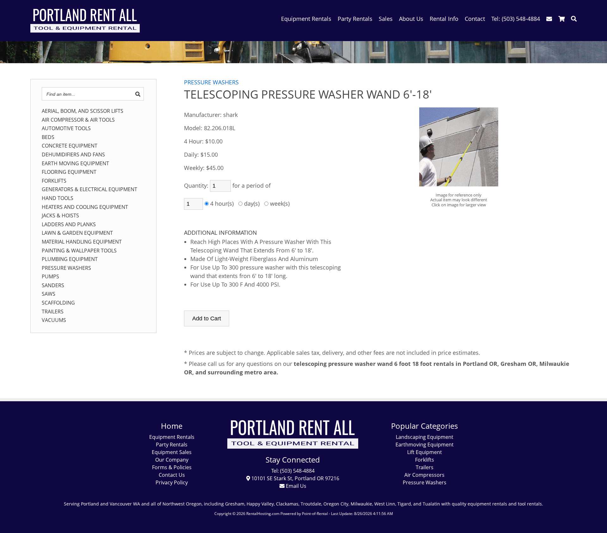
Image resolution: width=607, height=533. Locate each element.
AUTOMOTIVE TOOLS (66, 128)
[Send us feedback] (549, 18)
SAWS (48, 294)
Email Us (295, 485)
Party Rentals (171, 444)
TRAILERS (53, 312)
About (411, 18)
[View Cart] (561, 18)
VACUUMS (54, 320)
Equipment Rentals (171, 436)
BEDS (48, 137)
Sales (386, 18)
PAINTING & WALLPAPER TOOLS (79, 251)
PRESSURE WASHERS (66, 268)
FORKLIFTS (54, 181)
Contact (475, 18)
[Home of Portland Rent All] (293, 446)
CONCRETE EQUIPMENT (69, 146)
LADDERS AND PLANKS (69, 224)
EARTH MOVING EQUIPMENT (75, 164)
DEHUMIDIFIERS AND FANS (73, 155)
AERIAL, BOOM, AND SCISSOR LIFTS (82, 111)
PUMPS (50, 277)
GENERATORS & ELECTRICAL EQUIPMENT (89, 189)
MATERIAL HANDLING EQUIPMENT (82, 242)
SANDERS (53, 285)
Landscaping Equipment (424, 436)
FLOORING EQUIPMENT (69, 172)
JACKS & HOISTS (60, 216)
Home (171, 426)
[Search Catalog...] (574, 18)
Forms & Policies (172, 467)
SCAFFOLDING (58, 303)
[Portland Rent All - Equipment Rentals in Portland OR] (85, 30)
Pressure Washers (424, 482)
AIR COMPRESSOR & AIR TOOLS (78, 120)
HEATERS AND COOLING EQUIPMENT (85, 207)
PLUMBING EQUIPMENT (70, 259)
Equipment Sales (172, 452)
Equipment (306, 18)
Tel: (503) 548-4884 (293, 470)
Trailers (424, 467)
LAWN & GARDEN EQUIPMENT (77, 233)
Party (355, 18)
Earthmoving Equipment (424, 444)
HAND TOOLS (57, 198)
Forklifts (424, 459)
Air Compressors (424, 474)
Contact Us (172, 474)
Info (444, 18)
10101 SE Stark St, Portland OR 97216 (294, 478)
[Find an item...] (137, 94)
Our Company (171, 459)
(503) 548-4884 (515, 18)
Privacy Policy (172, 482)
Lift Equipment (424, 452)
